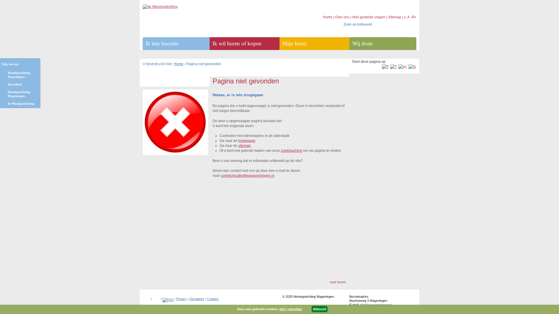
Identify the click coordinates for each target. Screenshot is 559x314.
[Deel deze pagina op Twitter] (393, 67)
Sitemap (394, 17)
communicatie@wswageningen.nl (247, 176)
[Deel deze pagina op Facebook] (385, 67)
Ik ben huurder (162, 43)
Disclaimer (197, 299)
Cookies (213, 299)
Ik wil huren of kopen (237, 43)
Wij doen (362, 43)
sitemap (244, 146)
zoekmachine (291, 151)
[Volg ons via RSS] (168, 299)
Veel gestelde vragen (368, 17)
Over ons (342, 17)
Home (178, 64)
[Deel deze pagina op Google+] (402, 67)
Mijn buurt (294, 43)
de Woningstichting (21, 103)
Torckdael (15, 84)
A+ (413, 17)
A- (405, 17)
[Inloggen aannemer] (156, 298)
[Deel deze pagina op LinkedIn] (412, 67)
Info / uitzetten (291, 309)
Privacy (181, 299)
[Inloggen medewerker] (146, 298)
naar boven (338, 282)
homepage (246, 141)
